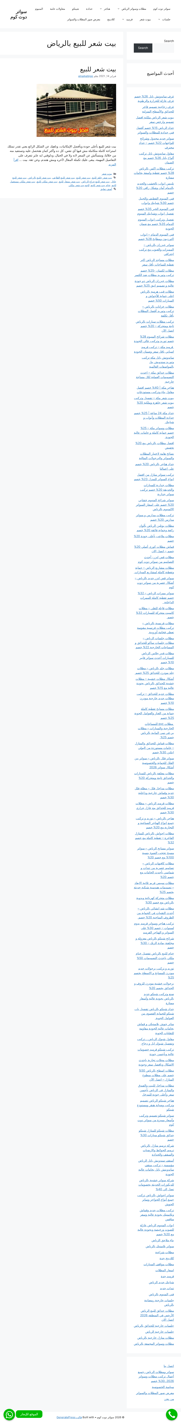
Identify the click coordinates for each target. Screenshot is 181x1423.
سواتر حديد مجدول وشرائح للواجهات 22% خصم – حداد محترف (156, 143)
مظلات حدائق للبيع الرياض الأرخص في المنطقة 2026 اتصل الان (157, 1315)
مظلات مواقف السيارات (159, 1264)
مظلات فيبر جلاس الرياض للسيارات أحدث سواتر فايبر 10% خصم (156, 657)
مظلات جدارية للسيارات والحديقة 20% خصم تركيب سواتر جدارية (157, 489)
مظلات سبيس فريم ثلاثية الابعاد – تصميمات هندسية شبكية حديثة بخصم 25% (154, 887)
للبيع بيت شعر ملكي (79, 185)
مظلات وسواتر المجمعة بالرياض (154, 1343)
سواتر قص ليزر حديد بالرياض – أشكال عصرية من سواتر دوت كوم (154, 582)
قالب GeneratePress (69, 1417)
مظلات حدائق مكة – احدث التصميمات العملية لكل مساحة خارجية (155, 377)
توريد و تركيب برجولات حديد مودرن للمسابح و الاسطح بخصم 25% (154, 973)
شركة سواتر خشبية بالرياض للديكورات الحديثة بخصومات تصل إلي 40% (156, 1184)
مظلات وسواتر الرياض (134, 8)
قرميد (129, 19)
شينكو (75, 8)
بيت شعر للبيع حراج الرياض (95, 181)
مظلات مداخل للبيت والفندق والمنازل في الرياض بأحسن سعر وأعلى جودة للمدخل (156, 1090)
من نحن (169, 1399)
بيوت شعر (145, 19)
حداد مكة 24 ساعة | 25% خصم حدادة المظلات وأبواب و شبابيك (154, 417)
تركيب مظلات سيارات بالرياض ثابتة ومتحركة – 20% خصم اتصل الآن (155, 326)
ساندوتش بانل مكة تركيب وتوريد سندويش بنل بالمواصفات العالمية (158, 362)
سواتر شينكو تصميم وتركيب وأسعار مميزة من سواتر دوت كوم (156, 1120)
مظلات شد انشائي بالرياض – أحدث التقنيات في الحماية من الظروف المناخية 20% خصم (155, 913)
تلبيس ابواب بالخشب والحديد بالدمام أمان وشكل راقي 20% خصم (155, 188)
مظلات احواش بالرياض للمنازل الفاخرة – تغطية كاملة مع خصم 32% (154, 838)
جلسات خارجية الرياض (159, 1331)
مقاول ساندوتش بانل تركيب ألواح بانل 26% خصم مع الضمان (156, 158)
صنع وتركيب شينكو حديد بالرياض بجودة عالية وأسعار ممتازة (157, 998)
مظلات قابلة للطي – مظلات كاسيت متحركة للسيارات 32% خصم (155, 612)
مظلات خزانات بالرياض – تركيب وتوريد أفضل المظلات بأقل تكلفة (156, 311)
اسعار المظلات (164, 1270)
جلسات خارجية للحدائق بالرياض (154, 1325)
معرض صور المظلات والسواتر (83, 19)
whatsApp (9, 1414)
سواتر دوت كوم (18, 14)
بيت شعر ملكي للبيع (47, 181)
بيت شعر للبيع (98, 69)
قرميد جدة (167, 1276)
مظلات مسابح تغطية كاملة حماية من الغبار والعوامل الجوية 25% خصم (154, 713)
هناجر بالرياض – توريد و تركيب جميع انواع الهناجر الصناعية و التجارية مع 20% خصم (155, 823)
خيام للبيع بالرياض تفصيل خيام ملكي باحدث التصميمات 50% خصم (155, 958)
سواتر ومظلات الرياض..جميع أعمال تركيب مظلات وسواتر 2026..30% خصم (156, 1376)
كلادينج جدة (167, 1258)
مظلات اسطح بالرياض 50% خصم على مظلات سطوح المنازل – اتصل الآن (156, 1075)
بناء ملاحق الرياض (162, 1240)
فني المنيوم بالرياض (161, 1294)
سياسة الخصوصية (163, 1387)
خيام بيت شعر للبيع (100, 185)
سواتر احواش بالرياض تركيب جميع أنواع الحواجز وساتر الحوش (155, 1199)
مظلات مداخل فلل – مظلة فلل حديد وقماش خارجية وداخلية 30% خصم (154, 793)
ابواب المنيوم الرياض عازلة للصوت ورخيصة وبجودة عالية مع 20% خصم (156, 1229)
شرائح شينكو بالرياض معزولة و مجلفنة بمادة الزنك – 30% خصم (155, 943)
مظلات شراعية (164, 1252)
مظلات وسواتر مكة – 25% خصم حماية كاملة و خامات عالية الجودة (154, 432)
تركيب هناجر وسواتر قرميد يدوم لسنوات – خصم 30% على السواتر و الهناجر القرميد (154, 928)
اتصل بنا (169, 1366)
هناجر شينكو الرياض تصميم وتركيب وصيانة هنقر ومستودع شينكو (155, 1105)
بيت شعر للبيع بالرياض (39, 177)
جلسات (166, 19)
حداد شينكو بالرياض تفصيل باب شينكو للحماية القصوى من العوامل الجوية (154, 1013)
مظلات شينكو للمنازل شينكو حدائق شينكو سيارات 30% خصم (156, 1135)
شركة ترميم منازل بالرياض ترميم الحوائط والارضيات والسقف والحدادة (157, 1150)
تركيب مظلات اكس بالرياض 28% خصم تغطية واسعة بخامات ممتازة (154, 173)
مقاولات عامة (57, 8)
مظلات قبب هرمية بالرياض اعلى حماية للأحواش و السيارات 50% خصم (157, 296)
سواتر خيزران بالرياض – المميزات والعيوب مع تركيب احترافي (156, 249)
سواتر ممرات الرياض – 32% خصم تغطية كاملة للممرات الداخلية (156, 597)
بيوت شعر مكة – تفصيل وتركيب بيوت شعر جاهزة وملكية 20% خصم (154, 402)
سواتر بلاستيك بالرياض (160, 1246)
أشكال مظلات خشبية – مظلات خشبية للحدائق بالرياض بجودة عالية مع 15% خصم (155, 683)
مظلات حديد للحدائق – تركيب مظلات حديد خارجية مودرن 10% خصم (155, 698)
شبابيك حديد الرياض (161, 1282)
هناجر (107, 8)
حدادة (89, 8)
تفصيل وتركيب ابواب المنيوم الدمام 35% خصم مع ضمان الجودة (156, 224)
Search (169, 41)
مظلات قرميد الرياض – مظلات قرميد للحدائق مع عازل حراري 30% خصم (155, 808)
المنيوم (39, 8)
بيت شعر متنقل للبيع (69, 181)
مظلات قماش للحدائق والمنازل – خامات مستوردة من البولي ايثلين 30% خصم (154, 748)
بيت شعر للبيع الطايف (63, 177)
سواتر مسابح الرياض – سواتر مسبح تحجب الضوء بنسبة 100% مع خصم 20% (155, 853)
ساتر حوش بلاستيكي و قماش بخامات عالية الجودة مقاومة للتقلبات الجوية (155, 1028)
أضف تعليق (106, 189)
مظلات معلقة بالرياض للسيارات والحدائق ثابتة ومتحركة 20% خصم (154, 778)
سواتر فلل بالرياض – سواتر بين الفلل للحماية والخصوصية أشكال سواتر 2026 (154, 763)
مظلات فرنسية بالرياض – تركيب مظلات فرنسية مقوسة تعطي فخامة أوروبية (155, 627)
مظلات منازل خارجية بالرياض (155, 1337)
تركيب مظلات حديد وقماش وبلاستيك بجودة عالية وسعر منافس (157, 1214)
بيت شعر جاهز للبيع (102, 177)
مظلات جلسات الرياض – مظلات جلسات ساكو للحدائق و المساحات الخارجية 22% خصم (154, 642)
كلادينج (111, 19)
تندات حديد (167, 1288)
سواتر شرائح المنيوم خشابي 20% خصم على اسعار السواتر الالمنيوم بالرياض (155, 504)
